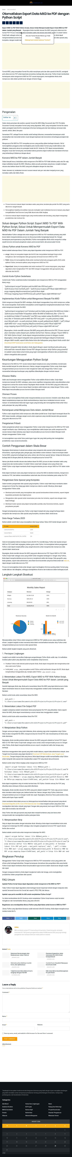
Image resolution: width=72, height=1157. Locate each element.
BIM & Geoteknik (11, 9)
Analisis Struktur (7, 1107)
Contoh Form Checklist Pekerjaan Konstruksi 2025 (57, 964)
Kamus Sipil (29, 1110)
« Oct (3, 1153)
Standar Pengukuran (54, 1113)
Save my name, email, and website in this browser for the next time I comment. (28, 1033)
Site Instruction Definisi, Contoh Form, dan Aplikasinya (21, 964)
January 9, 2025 (15, 957)
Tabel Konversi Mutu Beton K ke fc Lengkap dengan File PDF (22, 972)
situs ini (66, 561)
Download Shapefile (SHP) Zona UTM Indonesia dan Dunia (21, 804)
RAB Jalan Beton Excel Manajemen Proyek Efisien (57, 972)
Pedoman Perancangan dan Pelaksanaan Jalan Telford (20, 954)
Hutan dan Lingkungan (32, 1104)
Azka (16, 927)
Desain (4, 1113)
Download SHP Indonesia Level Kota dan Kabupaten (23, 343)
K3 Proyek (28, 1107)
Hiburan (4, 1116)
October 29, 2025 (15, 975)
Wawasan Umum (53, 1116)
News (50, 1104)
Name (4, 1016)
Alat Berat (5, 1104)
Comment (6, 992)
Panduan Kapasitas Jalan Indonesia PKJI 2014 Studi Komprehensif (54, 955)
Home (3, 9)
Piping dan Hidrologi (54, 1107)
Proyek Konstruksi (54, 1110)
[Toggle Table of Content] (14, 117)
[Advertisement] (36, 56)
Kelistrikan (28, 1113)
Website (39, 1025)
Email (4, 1025)
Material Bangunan (31, 1116)
